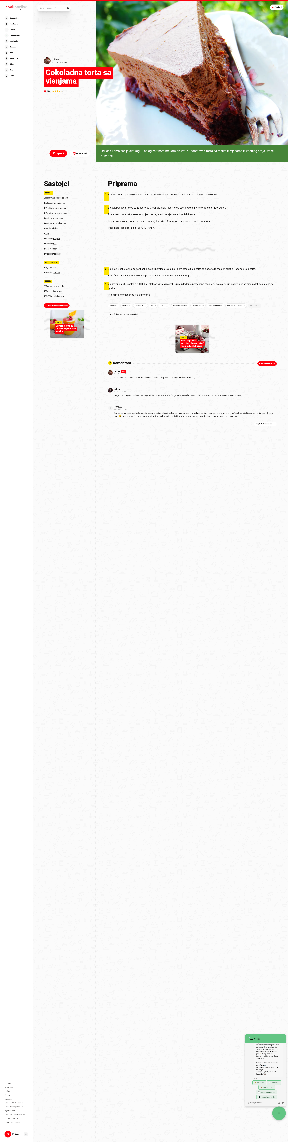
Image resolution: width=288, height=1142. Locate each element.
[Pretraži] (68, 8)
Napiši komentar (265, 363)
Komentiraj (80, 153)
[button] (16, 47)
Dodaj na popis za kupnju (58, 305)
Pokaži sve (253, 305)
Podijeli (278, 7)
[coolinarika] (16, 7)
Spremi (60, 153)
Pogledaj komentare (264, 424)
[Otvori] (26, 1134)
